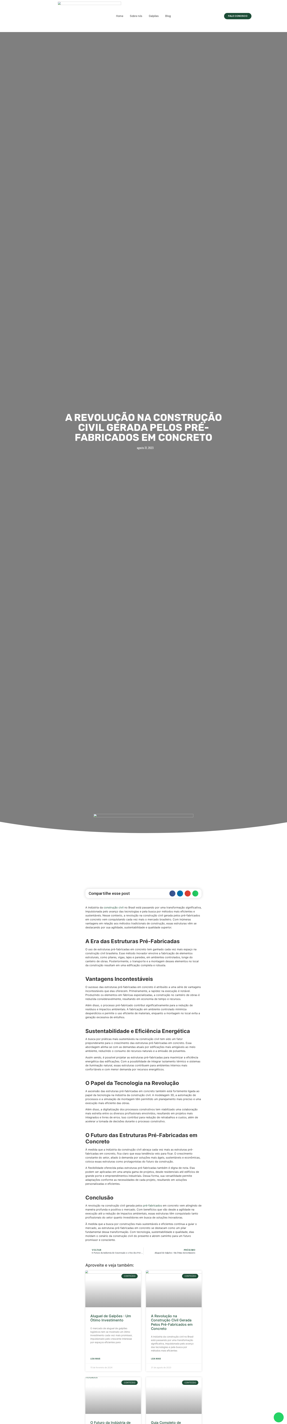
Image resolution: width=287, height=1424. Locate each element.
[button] (237, 16)
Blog (168, 16)
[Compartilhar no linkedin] (180, 893)
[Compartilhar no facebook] (172, 893)
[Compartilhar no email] (188, 893)
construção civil (114, 907)
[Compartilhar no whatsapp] (195, 893)
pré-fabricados (152, 1205)
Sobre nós (136, 16)
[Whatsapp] (279, 1417)
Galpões (154, 16)
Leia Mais (95, 1359)
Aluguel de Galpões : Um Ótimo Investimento (110, 1318)
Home (119, 16)
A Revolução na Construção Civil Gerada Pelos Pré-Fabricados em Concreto (172, 1322)
